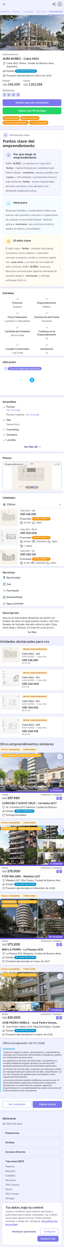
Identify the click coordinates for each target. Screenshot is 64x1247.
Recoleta (10, 1180)
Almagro (10, 1198)
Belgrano (10, 1171)
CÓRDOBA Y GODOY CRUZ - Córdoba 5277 (29, 803)
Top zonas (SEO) (14, 1161)
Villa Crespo (12, 1193)
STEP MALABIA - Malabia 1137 (21, 876)
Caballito (10, 1175)
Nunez (8, 1189)
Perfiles (9, 1142)
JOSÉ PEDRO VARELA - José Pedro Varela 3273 (29, 1022)
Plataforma (12, 1133)
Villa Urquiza (12, 1184)
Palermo (10, 1166)
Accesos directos (15, 1152)
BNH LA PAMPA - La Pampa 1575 (22, 949)
